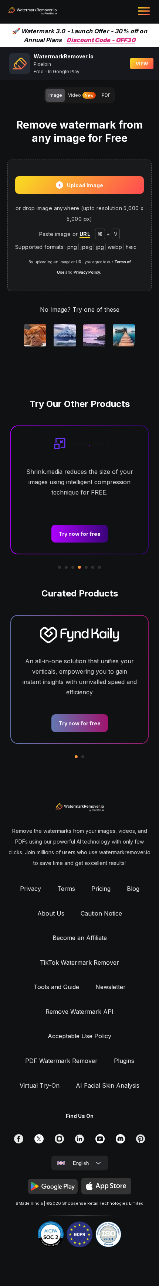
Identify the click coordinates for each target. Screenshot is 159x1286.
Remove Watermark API (79, 1011)
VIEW (142, 63)
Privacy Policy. (87, 272)
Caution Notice (101, 913)
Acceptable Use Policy (79, 1036)
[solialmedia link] (19, 1138)
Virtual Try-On (40, 1085)
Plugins (124, 1060)
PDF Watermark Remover (61, 1060)
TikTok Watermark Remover (79, 962)
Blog (133, 888)
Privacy (30, 888)
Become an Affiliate (80, 937)
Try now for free (80, 534)
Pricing (101, 888)
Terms (66, 888)
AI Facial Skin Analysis (107, 1085)
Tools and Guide (56, 987)
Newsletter (110, 987)
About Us (50, 913)
